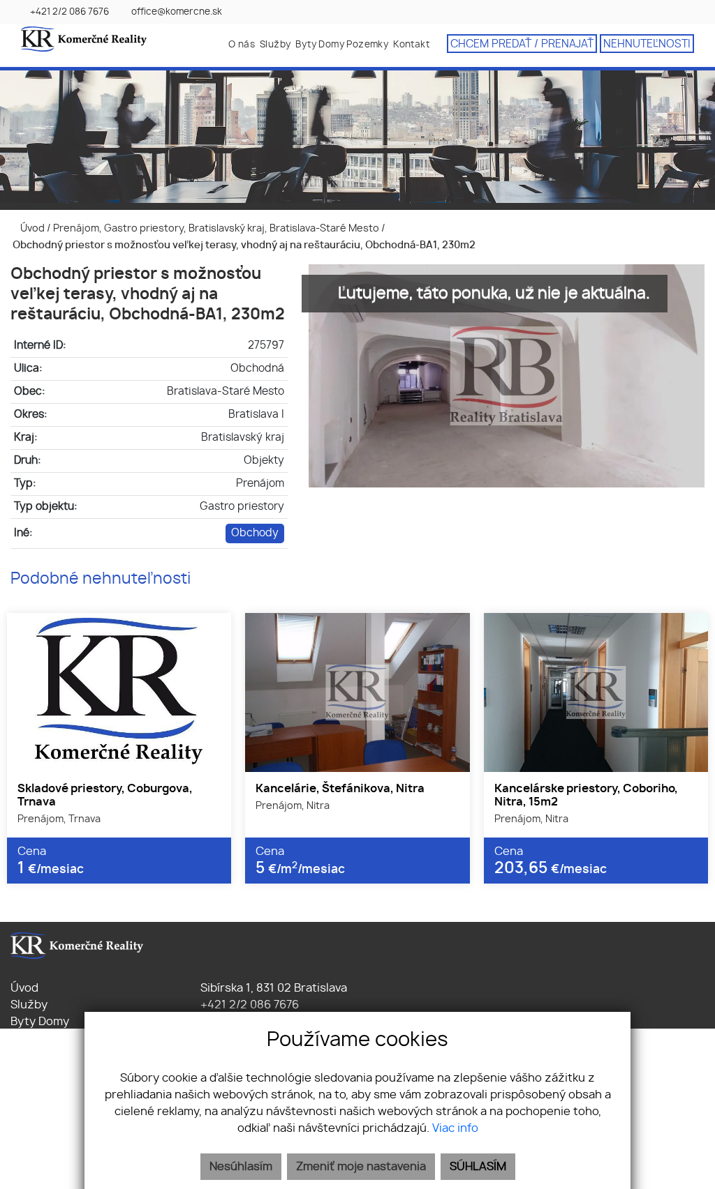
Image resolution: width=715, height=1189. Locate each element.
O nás (241, 45)
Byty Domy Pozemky (341, 45)
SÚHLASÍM (478, 1166)
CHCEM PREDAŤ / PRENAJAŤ (522, 44)
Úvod (31, 228)
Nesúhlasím (240, 1166)
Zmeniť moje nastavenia (361, 1166)
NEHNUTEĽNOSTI (647, 44)
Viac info (455, 1128)
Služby (275, 45)
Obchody (255, 533)
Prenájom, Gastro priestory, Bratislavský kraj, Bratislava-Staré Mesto (217, 228)
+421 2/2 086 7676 (248, 1004)
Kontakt (411, 45)
